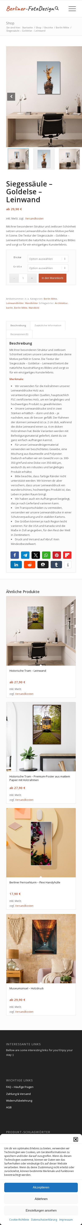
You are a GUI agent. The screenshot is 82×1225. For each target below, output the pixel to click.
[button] (76, 1139)
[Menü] (70, 8)
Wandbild (34, 307)
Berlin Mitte (50, 298)
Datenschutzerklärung (44, 1219)
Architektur (61, 303)
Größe (17, 266)
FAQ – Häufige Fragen (19, 1087)
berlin (9, 307)
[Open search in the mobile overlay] (57, 8)
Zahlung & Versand (18, 1094)
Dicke (18, 257)
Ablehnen (41, 1199)
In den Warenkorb (52, 278)
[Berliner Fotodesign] (34, 8)
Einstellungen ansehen (41, 1210)
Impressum (66, 1219)
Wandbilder (31, 303)
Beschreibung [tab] (18, 325)
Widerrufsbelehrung (19, 1100)
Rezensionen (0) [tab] (19, 334)
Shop (10, 23)
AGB (9, 1107)
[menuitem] (70, 8)
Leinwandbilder (15, 303)
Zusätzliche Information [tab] (47, 325)
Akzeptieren (41, 1187)
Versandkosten (34, 218)
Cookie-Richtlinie (19, 1219)
